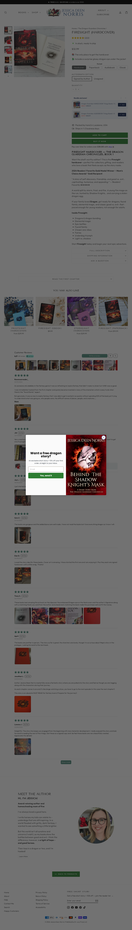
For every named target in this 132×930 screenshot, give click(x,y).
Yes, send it (46, 475)
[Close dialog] (103, 437)
